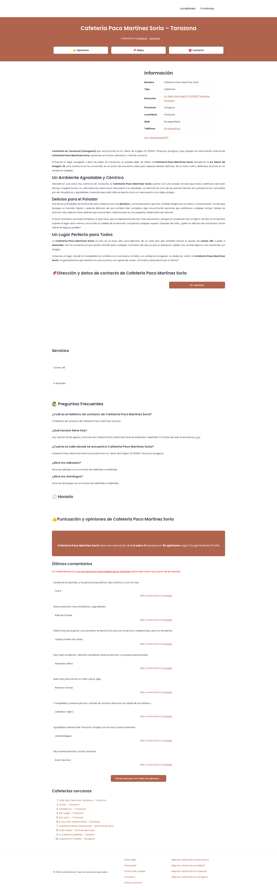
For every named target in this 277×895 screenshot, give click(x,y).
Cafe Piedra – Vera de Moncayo (77, 830)
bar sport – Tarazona (71, 817)
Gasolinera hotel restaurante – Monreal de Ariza (86, 826)
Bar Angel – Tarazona (71, 813)
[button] (221, 8)
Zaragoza (154, 38)
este (197, 437)
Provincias (207, 8)
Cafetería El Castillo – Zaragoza (77, 838)
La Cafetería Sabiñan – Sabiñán (76, 834)
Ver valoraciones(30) (156, 137)
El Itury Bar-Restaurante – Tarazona (79, 821)
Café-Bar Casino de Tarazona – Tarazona (82, 800)
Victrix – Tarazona (69, 804)
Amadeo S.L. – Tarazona (72, 809)
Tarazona (141, 38)
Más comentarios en (156, 595)
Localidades (187, 8)
